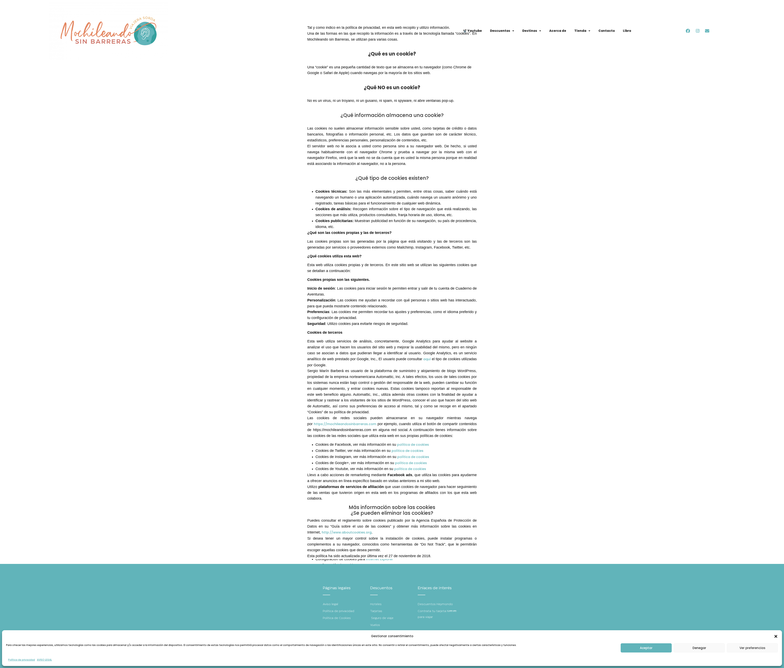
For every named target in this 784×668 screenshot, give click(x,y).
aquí (427, 359)
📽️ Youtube (472, 31)
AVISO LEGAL (44, 659)
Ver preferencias (752, 648)
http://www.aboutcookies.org (347, 532)
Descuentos (500, 31)
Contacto (606, 31)
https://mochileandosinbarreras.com (345, 424)
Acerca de (557, 31)
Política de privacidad (21, 659)
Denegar (699, 648)
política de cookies (413, 444)
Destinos (529, 31)
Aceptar (646, 648)
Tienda (580, 31)
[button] (776, 636)
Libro (627, 31)
